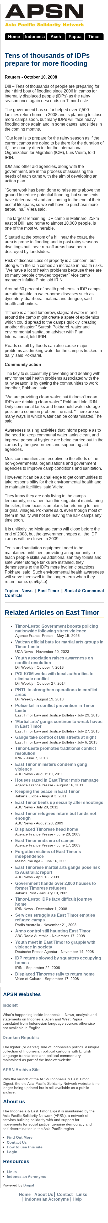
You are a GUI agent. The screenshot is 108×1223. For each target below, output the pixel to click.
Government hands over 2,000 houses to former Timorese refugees (55, 885)
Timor (94, 36)
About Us (43, 1194)
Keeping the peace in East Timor (47, 791)
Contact (65, 1194)
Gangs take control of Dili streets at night (55, 737)
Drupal (28, 1185)
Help (77, 1199)
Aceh (56, 36)
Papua (75, 36)
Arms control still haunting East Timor (52, 931)
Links (12, 1172)
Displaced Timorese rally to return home (55, 974)
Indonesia (35, 36)
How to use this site (24, 1147)
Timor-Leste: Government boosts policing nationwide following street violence (56, 628)
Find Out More (20, 1137)
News (27, 591)
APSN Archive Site (21, 1069)
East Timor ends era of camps (44, 840)
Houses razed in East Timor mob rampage (57, 780)
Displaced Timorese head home (46, 829)
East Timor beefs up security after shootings (59, 802)
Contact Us (17, 1142)
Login (12, 1152)
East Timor (48, 591)
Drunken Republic (21, 1037)
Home (14, 36)
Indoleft (10, 1005)
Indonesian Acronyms (26, 1176)
